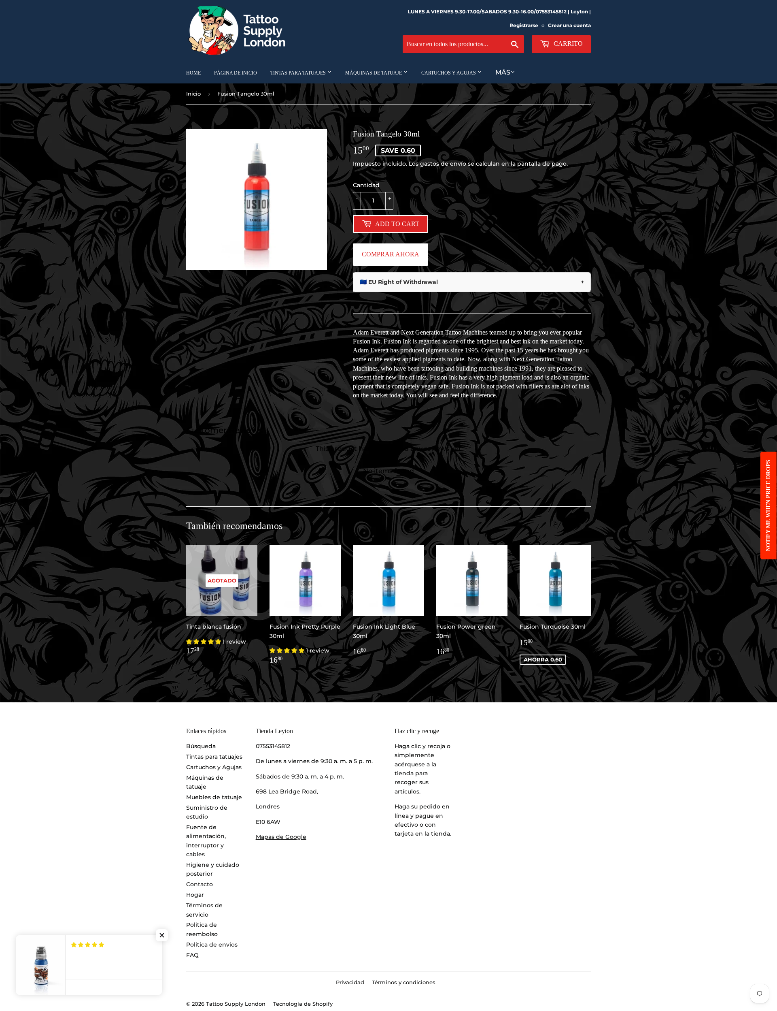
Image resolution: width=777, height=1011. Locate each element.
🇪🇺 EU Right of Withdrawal (472, 282)
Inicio (193, 93)
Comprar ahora (390, 254)
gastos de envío (443, 163)
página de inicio (235, 73)
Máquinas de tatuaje (374, 73)
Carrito (567, 43)
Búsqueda (201, 746)
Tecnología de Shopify (303, 1003)
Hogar (195, 894)
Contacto (199, 884)
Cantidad (366, 185)
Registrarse (524, 25)
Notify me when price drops (768, 505)
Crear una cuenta (569, 25)
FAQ (192, 955)
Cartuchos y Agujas (449, 73)
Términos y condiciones (403, 982)
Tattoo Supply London (235, 1003)
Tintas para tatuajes (298, 73)
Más (502, 72)
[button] (204, 641)
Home (193, 73)
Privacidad (350, 982)
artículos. (407, 791)
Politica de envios (212, 944)
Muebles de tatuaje (214, 797)
